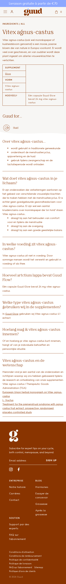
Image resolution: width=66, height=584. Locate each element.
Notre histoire (17, 487)
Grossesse (41, 504)
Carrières (14, 493)
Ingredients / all (13, 23)
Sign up (51, 460)
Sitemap (38, 567)
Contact (14, 499)
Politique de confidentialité (23, 559)
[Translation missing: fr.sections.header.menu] (8, 12)
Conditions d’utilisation (21, 552)
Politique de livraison (20, 563)
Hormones (41, 487)
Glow (8, 73)
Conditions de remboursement (25, 555)
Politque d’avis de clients (22, 571)
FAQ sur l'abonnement (20, 567)
